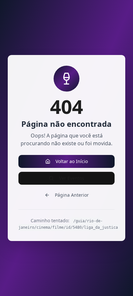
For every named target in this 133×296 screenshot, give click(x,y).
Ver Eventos (71, 178)
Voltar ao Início (72, 161)
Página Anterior (72, 195)
